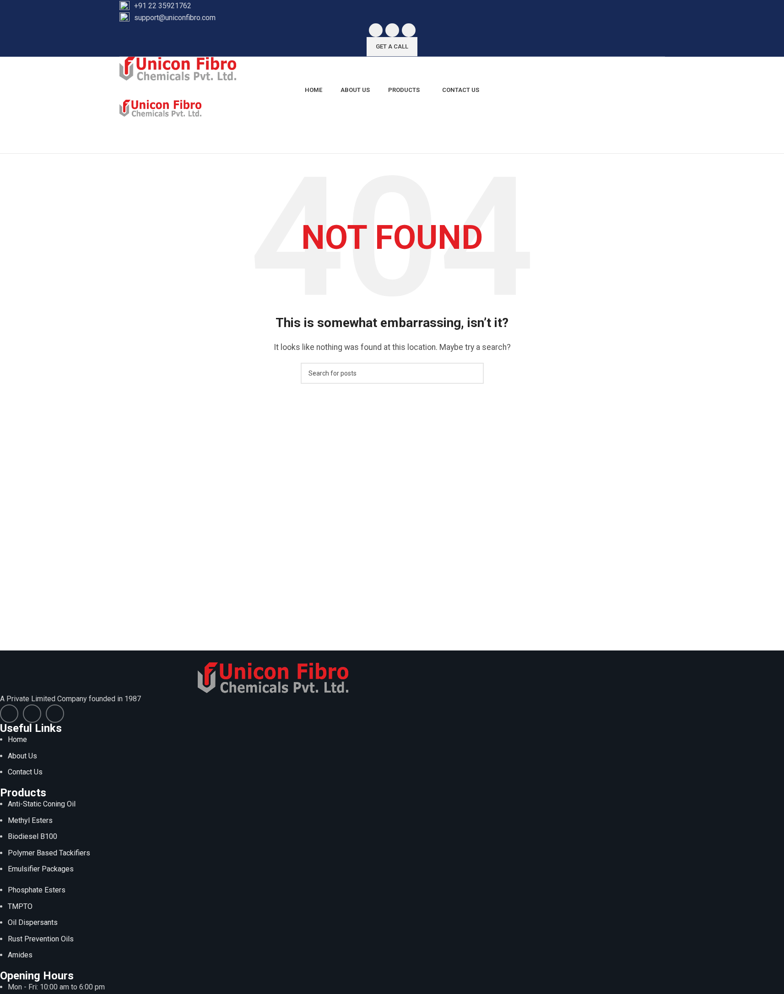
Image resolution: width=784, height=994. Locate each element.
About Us (22, 756)
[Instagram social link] (409, 30)
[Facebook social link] (376, 30)
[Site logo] (177, 68)
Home (17, 739)
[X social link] (392, 30)
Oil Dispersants (33, 922)
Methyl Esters (30, 820)
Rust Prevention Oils (41, 939)
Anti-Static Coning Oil (42, 804)
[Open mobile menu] (392, 126)
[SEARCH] (473, 373)
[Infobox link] (392, 6)
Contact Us (25, 772)
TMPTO (20, 906)
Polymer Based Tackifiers (49, 853)
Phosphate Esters (36, 890)
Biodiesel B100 (32, 836)
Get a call (392, 46)
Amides (20, 955)
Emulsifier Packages (41, 869)
